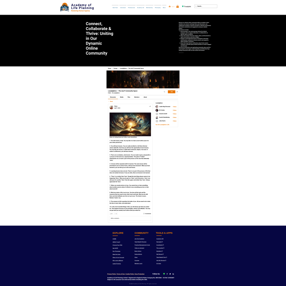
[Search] (164, 91)
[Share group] (177, 92)
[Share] (150, 106)
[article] (130, 163)
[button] (177, 6)
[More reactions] (116, 214)
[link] (113, 97)
